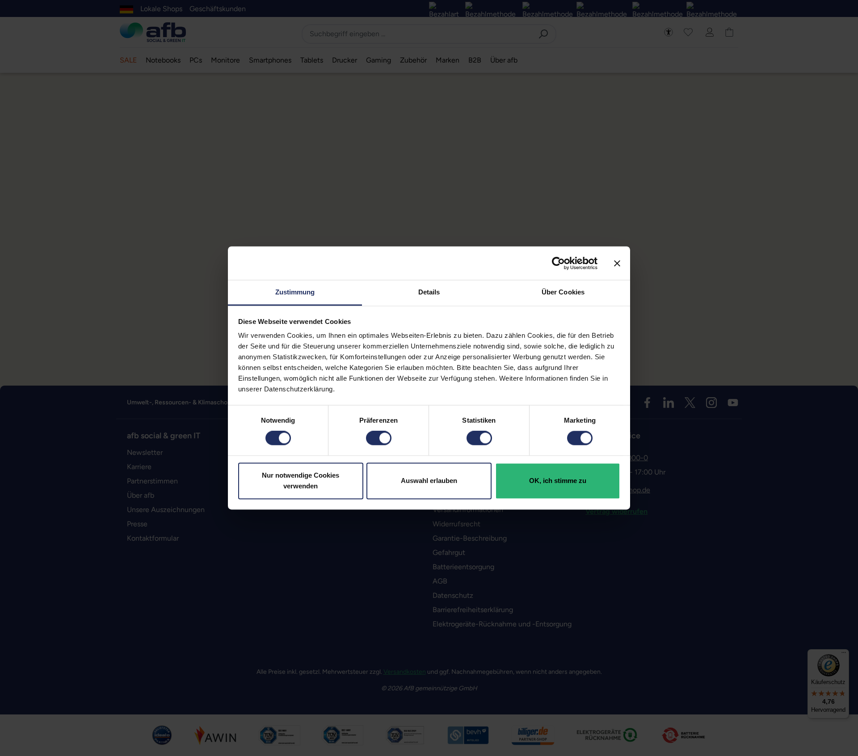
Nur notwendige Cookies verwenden (300, 480)
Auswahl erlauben (429, 480)
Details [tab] (429, 292)
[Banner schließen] (617, 263)
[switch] (378, 438)
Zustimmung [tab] (295, 292)
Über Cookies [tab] (563, 292)
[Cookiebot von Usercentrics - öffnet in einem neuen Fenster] (558, 263)
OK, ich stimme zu (557, 480)
